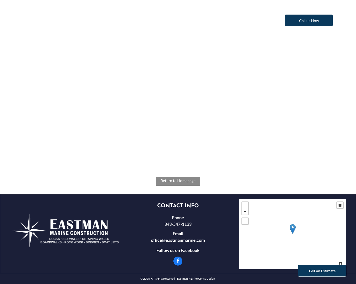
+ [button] (245, 205)
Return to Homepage (178, 180)
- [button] (245, 211)
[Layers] (340, 205)
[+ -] (292, 234)
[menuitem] (107, 20)
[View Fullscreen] (245, 221)
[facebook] (177, 262)
